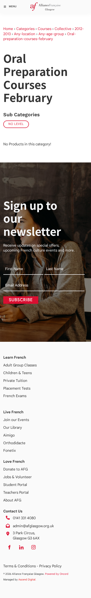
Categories (25, 28)
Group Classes (25, 365)
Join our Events (16, 419)
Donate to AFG (15, 469)
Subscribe (21, 299)
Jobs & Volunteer (17, 477)
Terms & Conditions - (21, 566)
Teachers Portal (16, 492)
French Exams (14, 396)
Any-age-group (51, 34)
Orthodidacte (14, 443)
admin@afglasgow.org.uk (33, 526)
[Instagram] (33, 547)
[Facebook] (9, 547)
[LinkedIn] (21, 547)
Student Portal (15, 484)
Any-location (24, 34)
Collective (63, 28)
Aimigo (9, 435)
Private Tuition (15, 380)
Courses (44, 28)
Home (8, 28)
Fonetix (9, 450)
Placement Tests (16, 388)
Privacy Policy (50, 566)
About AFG (12, 500)
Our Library (12, 427)
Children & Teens (17, 373)
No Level (16, 124)
